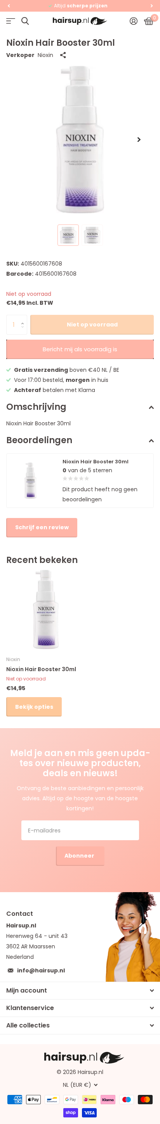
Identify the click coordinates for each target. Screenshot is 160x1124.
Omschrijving (36, 407)
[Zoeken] (25, 21)
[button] (8, 6)
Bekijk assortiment (10, 21)
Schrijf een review (42, 527)
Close (80, 990)
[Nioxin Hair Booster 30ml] (45, 609)
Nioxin (45, 55)
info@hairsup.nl (41, 970)
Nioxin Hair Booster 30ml (41, 669)
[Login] (133, 21)
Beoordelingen (39, 440)
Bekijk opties (34, 707)
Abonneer (80, 856)
